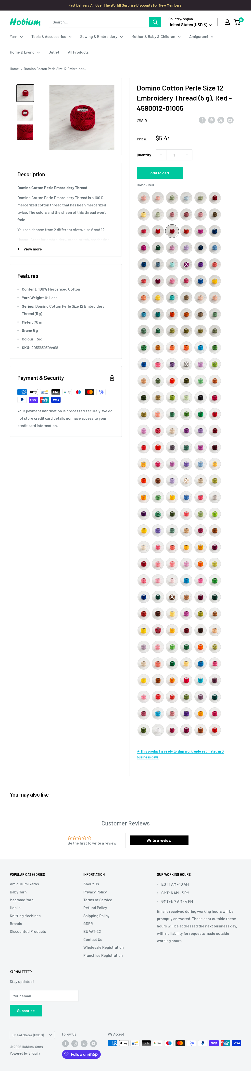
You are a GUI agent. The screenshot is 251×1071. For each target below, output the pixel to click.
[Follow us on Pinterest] (84, 1043)
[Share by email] (230, 120)
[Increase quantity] (187, 155)
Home (14, 69)
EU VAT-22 (92, 931)
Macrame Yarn (22, 899)
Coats (142, 120)
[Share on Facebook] (202, 120)
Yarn (13, 36)
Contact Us (92, 939)
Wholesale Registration (103, 947)
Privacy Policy (95, 892)
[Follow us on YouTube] (93, 1043)
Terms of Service (97, 899)
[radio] (144, 198)
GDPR (88, 923)
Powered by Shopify (25, 1053)
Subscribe (26, 1010)
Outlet (54, 52)
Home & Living (22, 52)
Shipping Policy (96, 915)
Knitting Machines (25, 915)
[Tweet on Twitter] (220, 120)
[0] (237, 22)
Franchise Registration (103, 955)
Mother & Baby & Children (153, 36)
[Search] (155, 22)
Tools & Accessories (48, 36)
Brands (16, 923)
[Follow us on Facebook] (65, 1043)
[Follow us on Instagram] (74, 1043)
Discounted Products (28, 931)
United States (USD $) (28, 1035)
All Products (78, 52)
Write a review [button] (159, 840)
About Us (91, 883)
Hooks (15, 907)
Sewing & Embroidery (98, 36)
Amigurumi (198, 36)
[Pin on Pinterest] (211, 120)
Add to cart (159, 172)
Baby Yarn (18, 892)
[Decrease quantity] (161, 155)
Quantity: (145, 154)
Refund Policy (95, 907)
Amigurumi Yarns (24, 883)
